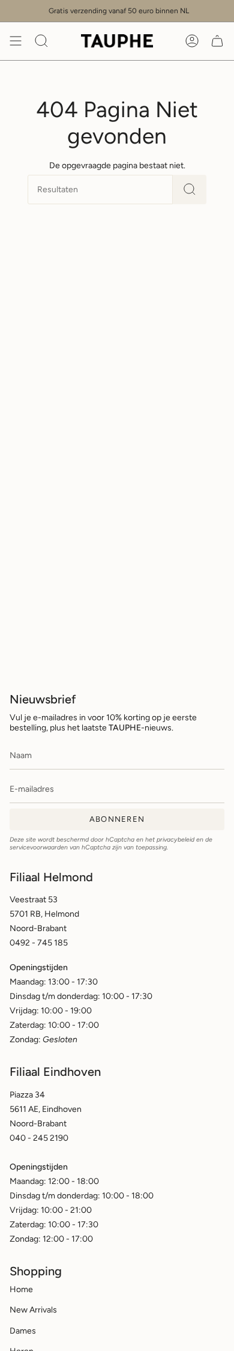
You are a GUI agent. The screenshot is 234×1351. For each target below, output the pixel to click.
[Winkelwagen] (217, 41)
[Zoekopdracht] (189, 189)
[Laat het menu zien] (16, 41)
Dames (23, 1331)
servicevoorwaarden (39, 847)
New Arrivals (33, 1310)
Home (21, 1289)
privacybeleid (175, 839)
